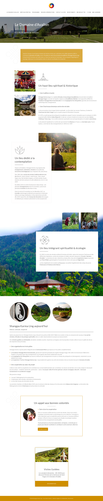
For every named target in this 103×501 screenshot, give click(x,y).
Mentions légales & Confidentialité (60, 498)
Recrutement (70, 498)
